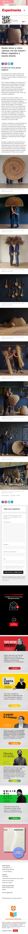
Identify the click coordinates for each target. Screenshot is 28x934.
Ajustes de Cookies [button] (7, 930)
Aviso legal (5, 876)
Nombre (6, 544)
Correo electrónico (10, 551)
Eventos (18, 495)
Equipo (4, 889)
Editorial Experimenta (8, 887)
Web (4, 559)
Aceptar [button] (15, 930)
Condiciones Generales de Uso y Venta (12, 878)
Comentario (7, 522)
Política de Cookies (15, 927)
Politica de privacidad (8, 880)
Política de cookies (7, 882)
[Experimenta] (11, 10)
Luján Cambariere (5, 495)
